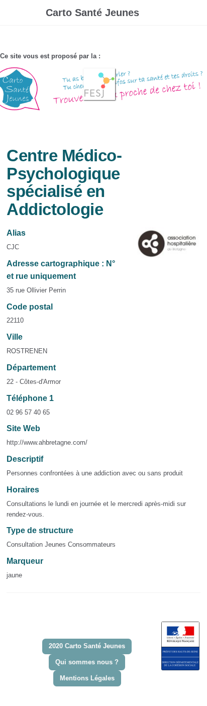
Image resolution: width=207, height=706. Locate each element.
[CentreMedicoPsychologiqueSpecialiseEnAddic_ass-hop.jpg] (161, 248)
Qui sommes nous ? (87, 662)
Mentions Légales (87, 678)
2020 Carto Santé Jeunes (87, 646)
